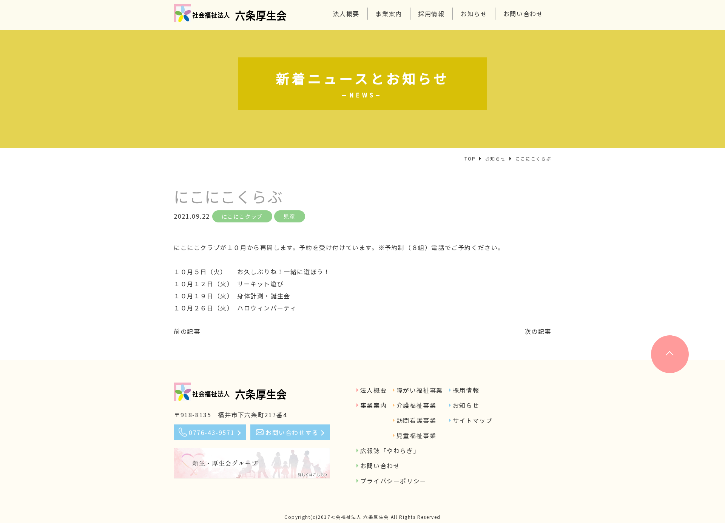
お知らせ (474, 13)
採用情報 (431, 13)
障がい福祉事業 (419, 390)
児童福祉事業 (416, 435)
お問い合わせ (523, 13)
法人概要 (346, 13)
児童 (289, 216)
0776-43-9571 (211, 432)
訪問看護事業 (416, 420)
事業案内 (388, 13)
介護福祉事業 (416, 405)
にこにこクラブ (242, 216)
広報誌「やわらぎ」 (390, 450)
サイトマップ (473, 420)
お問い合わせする (292, 432)
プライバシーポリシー (393, 480)
